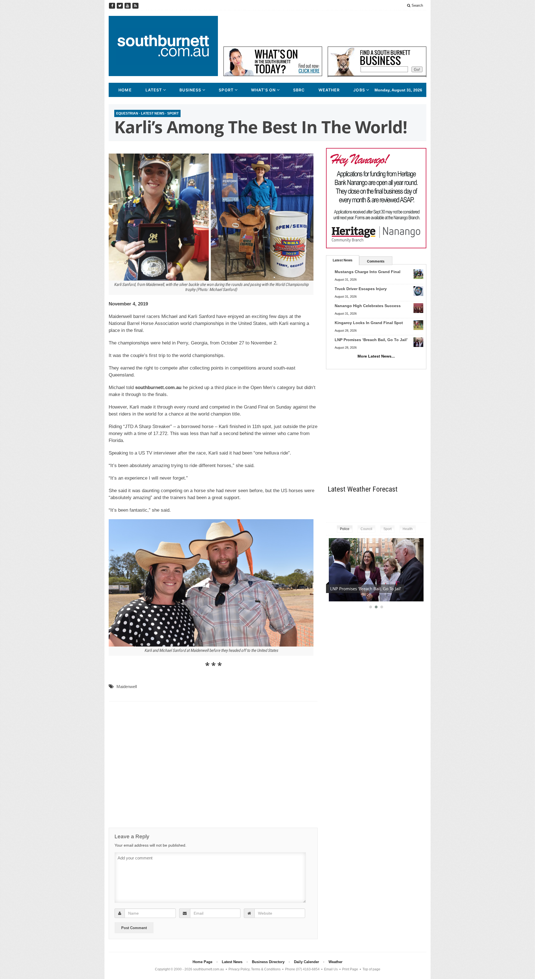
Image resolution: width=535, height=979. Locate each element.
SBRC (299, 90)
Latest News (152, 113)
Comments (376, 261)
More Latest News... (376, 356)
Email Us (331, 969)
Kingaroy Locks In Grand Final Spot (369, 322)
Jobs (359, 90)
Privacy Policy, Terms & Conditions (254, 969)
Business (190, 90)
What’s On (263, 90)
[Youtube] (128, 6)
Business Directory (268, 962)
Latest (153, 90)
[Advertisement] (324, 28)
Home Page (202, 962)
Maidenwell (126, 686)
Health (408, 529)
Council (366, 529)
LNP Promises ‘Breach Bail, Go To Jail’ (371, 339)
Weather (329, 90)
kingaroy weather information (423, 506)
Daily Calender (306, 962)
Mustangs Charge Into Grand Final (367, 271)
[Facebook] (112, 6)
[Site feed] (135, 6)
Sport (226, 90)
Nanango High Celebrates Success (368, 305)
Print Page (350, 969)
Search (416, 5)
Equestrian (127, 113)
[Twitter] (120, 6)
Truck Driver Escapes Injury (361, 288)
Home (125, 90)
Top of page (371, 969)
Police (344, 529)
